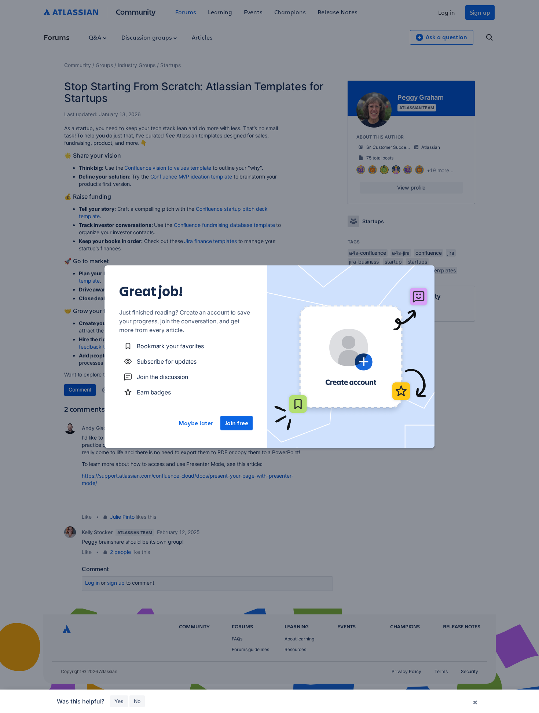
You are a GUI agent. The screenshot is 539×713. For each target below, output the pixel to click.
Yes (119, 701)
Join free (236, 423)
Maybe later (196, 423)
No (137, 701)
